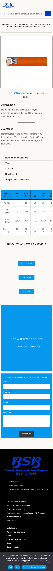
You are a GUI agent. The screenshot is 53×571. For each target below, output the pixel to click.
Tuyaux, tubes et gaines (16, 502)
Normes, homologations (16, 158)
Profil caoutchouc (13, 517)
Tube (7, 163)
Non (17, 567)
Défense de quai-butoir (15, 532)
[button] (23, 5)
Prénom (7, 392)
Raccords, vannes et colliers (18, 505)
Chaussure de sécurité (15, 539)
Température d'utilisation (17, 179)
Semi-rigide (11, 520)
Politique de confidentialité (34, 567)
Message (7, 413)
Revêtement (11, 174)
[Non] (49, 561)
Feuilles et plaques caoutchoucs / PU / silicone (25, 513)
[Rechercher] (48, 13)
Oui (10, 567)
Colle (8, 536)
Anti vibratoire (12, 528)
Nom (5, 382)
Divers (9, 543)
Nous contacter (12, 547)
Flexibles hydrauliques (15, 509)
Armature (9, 168)
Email (6, 402)
